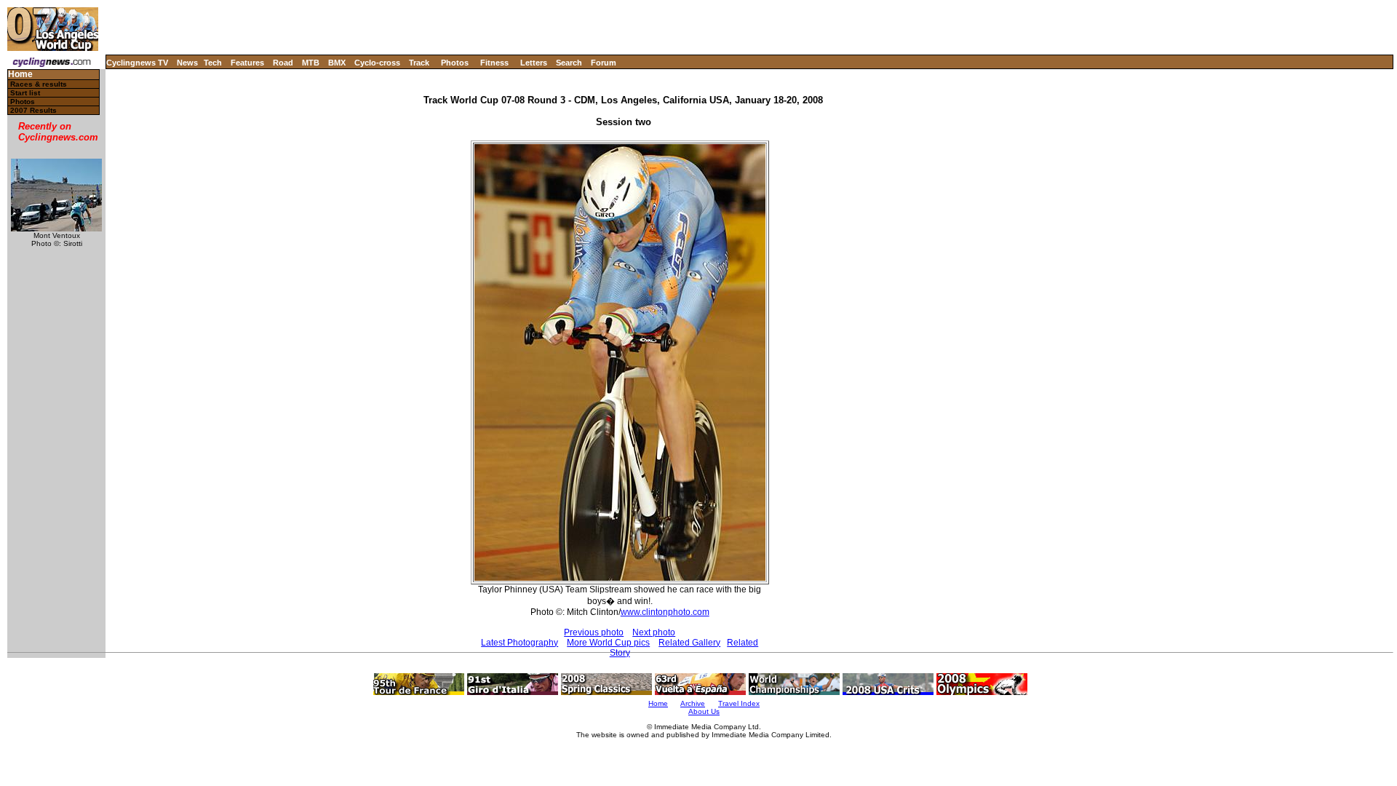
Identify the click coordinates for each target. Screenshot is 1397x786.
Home (20, 74)
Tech (213, 62)
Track (419, 62)
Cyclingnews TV (137, 62)
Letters (533, 62)
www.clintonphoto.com (665, 612)
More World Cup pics (608, 643)
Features (247, 62)
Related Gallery (689, 643)
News (187, 62)
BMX (337, 62)
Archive (692, 703)
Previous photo (594, 632)
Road (283, 62)
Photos (455, 62)
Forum (603, 62)
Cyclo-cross (377, 62)
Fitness (494, 62)
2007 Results (33, 110)
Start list (25, 93)
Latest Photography (519, 643)
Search (569, 62)
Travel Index (739, 703)
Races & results (38, 84)
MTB (310, 62)
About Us (704, 711)
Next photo (653, 632)
